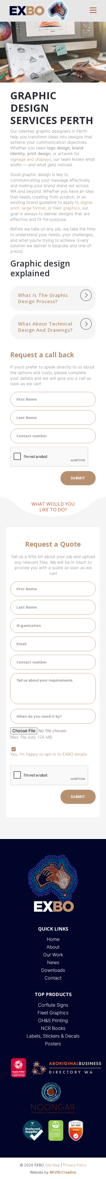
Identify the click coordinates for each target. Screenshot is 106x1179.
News (53, 962)
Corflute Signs (53, 1005)
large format (34, 208)
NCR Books (53, 1028)
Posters (53, 1043)
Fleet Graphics (53, 1012)
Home (53, 939)
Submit (78, 477)
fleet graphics (66, 208)
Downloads (53, 970)
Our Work (53, 954)
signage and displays (30, 159)
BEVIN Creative (63, 1172)
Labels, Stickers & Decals (53, 1036)
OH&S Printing (53, 1020)
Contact (53, 978)
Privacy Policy (74, 1165)
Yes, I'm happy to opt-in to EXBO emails (48, 754)
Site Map (52, 1165)
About (53, 947)
